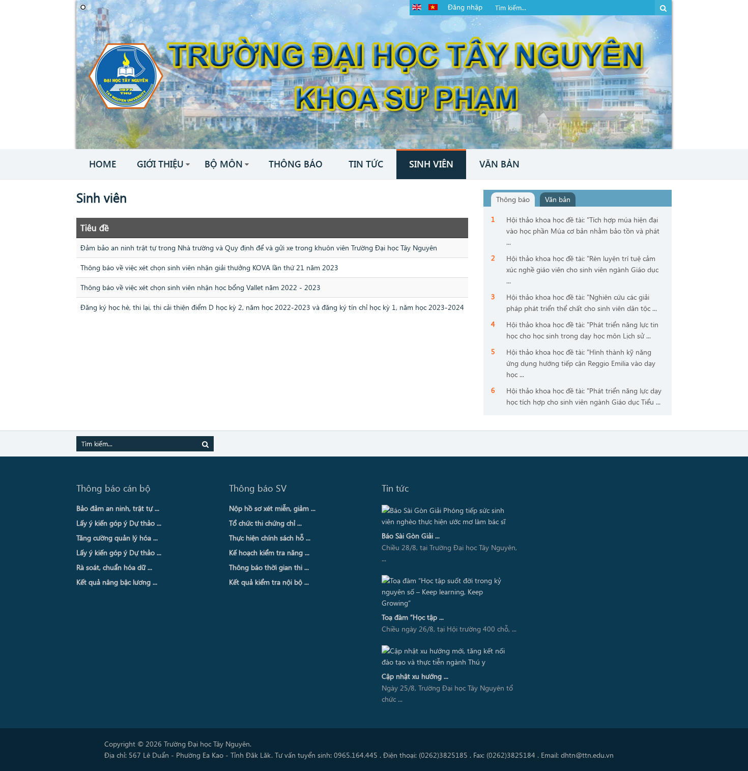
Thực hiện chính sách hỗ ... (269, 537)
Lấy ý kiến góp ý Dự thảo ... (118, 523)
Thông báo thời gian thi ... (269, 567)
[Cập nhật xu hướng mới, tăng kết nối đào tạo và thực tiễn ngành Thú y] (447, 656)
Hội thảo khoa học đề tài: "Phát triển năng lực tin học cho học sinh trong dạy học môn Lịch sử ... (582, 330)
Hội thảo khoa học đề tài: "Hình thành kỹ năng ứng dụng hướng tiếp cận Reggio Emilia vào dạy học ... (580, 363)
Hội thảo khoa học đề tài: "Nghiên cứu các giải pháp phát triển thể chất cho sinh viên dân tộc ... (581, 302)
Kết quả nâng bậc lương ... (116, 582)
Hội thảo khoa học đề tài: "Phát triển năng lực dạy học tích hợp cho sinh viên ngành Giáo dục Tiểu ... (583, 396)
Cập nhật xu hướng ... (415, 676)
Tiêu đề (94, 227)
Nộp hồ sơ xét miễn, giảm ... (272, 508)
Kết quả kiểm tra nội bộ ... (269, 582)
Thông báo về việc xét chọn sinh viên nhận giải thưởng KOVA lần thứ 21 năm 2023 (209, 267)
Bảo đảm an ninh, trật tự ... (117, 508)
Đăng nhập (465, 7)
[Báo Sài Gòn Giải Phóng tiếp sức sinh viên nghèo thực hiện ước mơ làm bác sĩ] (447, 516)
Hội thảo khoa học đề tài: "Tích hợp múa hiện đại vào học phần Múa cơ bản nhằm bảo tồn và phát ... (582, 231)
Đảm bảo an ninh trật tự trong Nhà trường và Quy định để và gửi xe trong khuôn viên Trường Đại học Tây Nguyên (258, 247)
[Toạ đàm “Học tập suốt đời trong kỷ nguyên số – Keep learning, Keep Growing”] (447, 592)
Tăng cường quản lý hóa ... (117, 537)
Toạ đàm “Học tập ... (413, 617)
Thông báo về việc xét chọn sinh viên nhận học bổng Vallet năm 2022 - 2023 (200, 287)
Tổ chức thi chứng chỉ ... (265, 523)
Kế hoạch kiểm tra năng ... (269, 552)
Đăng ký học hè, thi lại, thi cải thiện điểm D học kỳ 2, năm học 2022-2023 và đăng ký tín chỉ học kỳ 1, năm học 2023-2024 (272, 307)
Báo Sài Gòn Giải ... (411, 535)
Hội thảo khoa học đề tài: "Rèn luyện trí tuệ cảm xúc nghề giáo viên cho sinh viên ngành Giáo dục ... (582, 269)
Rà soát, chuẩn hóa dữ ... (114, 567)
